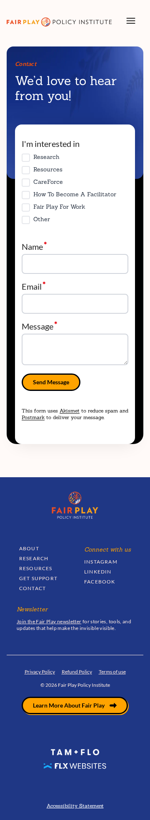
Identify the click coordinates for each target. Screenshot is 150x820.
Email (32, 286)
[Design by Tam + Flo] (75, 754)
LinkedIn (98, 572)
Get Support (38, 578)
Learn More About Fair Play (69, 705)
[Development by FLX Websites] (75, 765)
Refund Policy (77, 672)
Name (32, 246)
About (29, 548)
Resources (35, 568)
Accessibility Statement (75, 806)
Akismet (70, 411)
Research (34, 558)
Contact (32, 588)
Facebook (99, 581)
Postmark (33, 417)
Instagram (101, 562)
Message (37, 326)
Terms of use (112, 672)
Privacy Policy (40, 672)
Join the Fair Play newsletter (49, 621)
